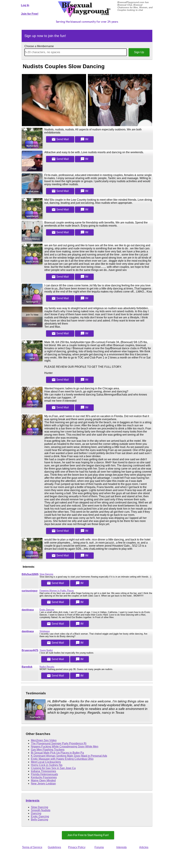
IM (84, 139)
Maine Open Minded (43, 780)
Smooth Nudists (40, 810)
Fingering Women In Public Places (57, 590)
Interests (33, 800)
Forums (99, 847)
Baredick (27, 666)
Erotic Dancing (47, 609)
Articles (143, 847)
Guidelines (54, 847)
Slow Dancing (46, 574)
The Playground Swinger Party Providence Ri (58, 743)
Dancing (36, 813)
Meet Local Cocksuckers (46, 761)
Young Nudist (46, 650)
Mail (60, 139)
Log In (25, 5)
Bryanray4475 (30, 650)
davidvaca (28, 609)
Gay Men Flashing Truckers (47, 749)
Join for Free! (29, 13)
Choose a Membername (39, 46)
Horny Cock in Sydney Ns (46, 765)
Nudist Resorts (47, 666)
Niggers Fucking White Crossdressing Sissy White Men (64, 746)
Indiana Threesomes (43, 771)
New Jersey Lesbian (43, 783)
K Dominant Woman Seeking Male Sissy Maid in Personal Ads (69, 755)
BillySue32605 (30, 574)
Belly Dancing (39, 819)
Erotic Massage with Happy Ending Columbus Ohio (62, 758)
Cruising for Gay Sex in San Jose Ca (53, 768)
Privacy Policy (76, 847)
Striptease (45, 631)
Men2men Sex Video (44, 740)
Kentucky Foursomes (44, 777)
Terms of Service (32, 847)
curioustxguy (29, 590)
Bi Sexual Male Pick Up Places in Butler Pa (57, 752)
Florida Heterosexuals (44, 774)
